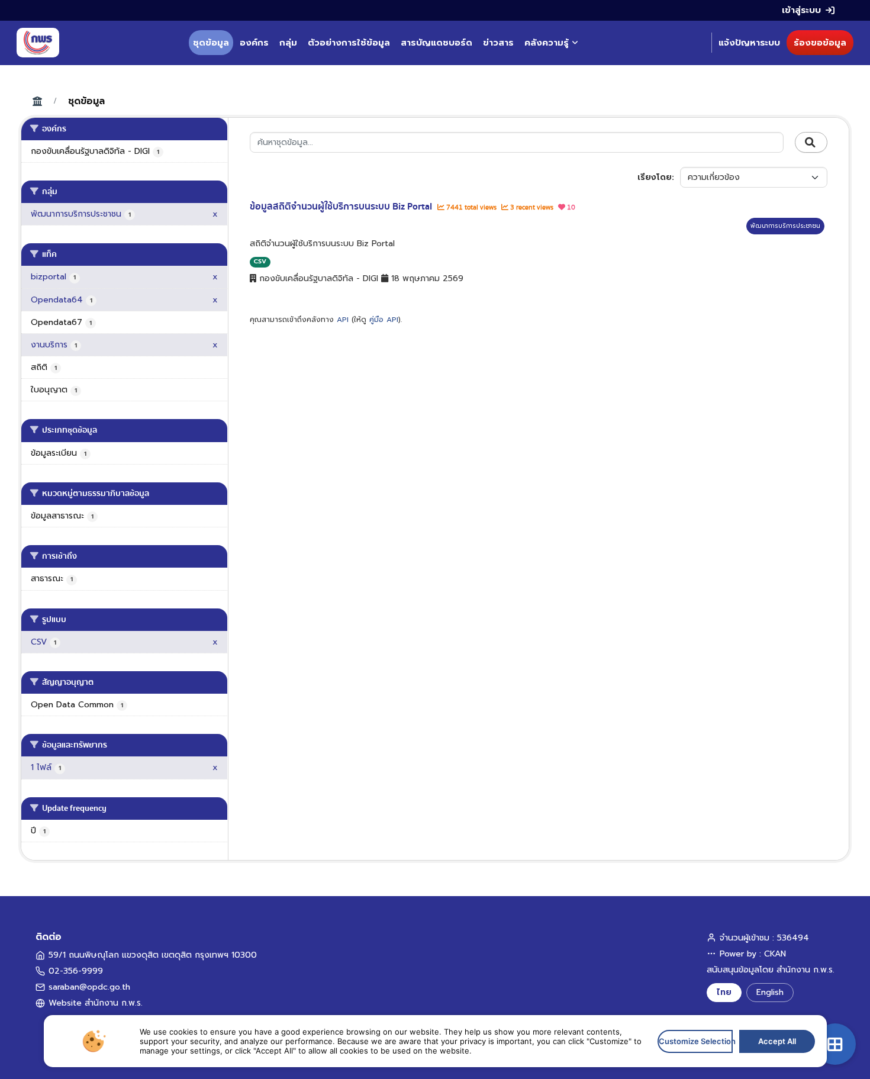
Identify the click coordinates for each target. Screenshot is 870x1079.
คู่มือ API (383, 319)
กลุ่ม (288, 42)
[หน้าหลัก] (38, 42)
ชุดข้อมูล (211, 42)
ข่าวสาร (498, 42)
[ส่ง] (811, 142)
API (343, 319)
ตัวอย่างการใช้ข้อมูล (349, 42)
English (770, 992)
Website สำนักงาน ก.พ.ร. (96, 1003)
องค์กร (254, 42)
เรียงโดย (654, 177)
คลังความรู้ (546, 42)
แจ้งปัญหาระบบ (749, 42)
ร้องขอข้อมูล (820, 42)
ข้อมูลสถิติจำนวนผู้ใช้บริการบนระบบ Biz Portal (342, 206)
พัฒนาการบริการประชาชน (785, 225)
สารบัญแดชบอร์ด (436, 42)
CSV (259, 261)
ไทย (724, 992)
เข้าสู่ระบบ (801, 10)
